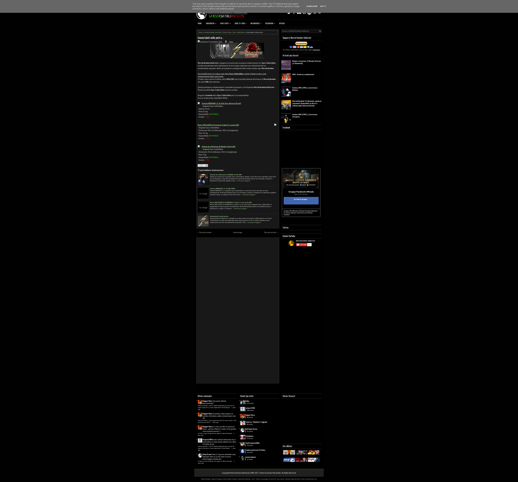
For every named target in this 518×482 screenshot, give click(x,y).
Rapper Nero (207, 401)
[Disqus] (238, 275)
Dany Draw (207, 454)
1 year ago (215, 422)
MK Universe (256, 23)
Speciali (282, 23)
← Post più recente (204, 232)
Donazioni (316, 50)
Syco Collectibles (239, 32)
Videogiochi (211, 23)
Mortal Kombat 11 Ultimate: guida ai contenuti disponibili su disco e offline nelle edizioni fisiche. (306, 103)
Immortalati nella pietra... (211, 37)
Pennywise (249, 436)
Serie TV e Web (241, 23)
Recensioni (270, 23)
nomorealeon (250, 457)
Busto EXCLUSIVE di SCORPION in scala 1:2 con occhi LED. (231, 202)
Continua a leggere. (243, 181)
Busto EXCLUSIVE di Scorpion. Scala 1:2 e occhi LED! (218, 125)
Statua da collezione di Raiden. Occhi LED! (219, 146)
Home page (237, 232)
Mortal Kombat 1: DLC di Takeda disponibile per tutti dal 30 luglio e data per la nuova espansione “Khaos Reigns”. (216, 406)
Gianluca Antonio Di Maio (255, 450)
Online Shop (226, 32)
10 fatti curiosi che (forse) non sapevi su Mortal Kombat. (215, 433)
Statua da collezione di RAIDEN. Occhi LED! (226, 175)
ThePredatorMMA (252, 443)
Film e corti (225, 23)
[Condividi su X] (204, 165)
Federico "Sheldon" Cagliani (256, 422)
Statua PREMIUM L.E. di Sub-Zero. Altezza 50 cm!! (221, 103)
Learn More (311, 6)
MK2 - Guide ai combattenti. (303, 74)
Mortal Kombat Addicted (212, 32)
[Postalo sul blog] (201, 165)
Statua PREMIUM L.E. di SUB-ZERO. (223, 188)
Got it (323, 6)
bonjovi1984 (207, 439)
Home (200, 23)
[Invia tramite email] (199, 165)
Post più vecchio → (271, 232)
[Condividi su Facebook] (206, 165)
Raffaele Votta (251, 429)
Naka (247, 401)
